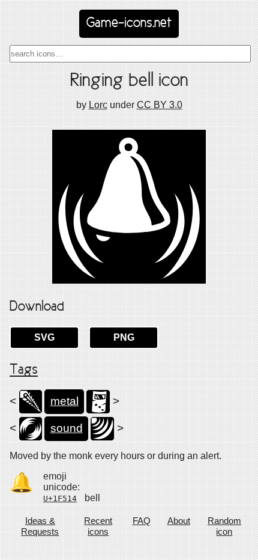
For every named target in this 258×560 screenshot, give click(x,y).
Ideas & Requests (40, 526)
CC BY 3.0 (159, 105)
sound (66, 428)
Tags (24, 370)
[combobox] (130, 53)
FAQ (142, 521)
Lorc (98, 105)
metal (64, 401)
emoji (55, 476)
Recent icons (98, 526)
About (178, 521)
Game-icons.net (129, 23)
